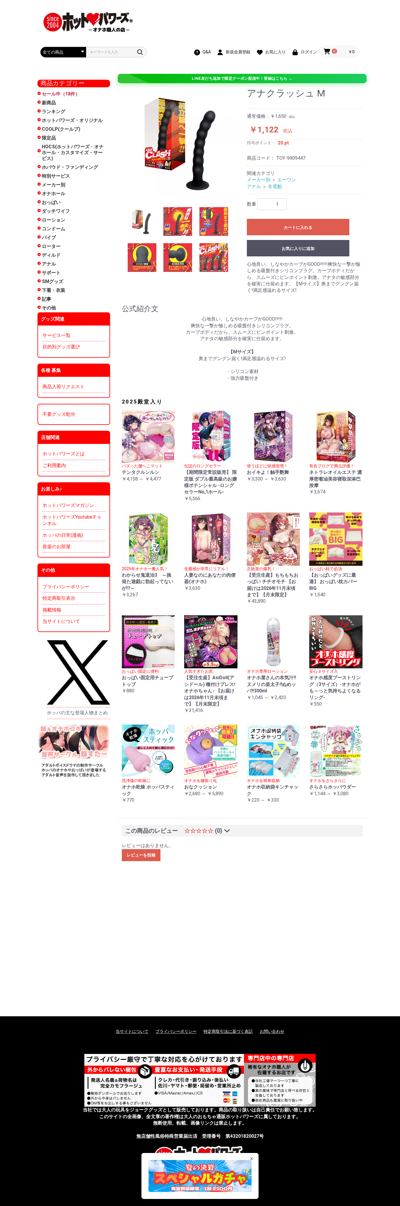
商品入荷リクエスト (63, 386)
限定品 (49, 138)
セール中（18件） (61, 94)
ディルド (51, 255)
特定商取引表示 (58, 598)
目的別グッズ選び (61, 347)
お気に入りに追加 (298, 248)
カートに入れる (298, 227)
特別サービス (56, 176)
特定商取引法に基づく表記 (228, 1031)
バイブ (49, 237)
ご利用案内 (54, 465)
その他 (49, 308)
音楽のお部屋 (56, 546)
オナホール (53, 193)
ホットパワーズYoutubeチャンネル (72, 520)
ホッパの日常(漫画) (62, 535)
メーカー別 (53, 185)
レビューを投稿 (141, 855)
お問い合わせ (272, 1031)
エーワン (286, 180)
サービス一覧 (56, 335)
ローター (51, 246)
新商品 (49, 102)
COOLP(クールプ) (61, 129)
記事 (46, 299)
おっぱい (51, 202)
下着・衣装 (53, 290)
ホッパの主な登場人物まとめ (77, 713)
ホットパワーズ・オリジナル (72, 120)
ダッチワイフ (56, 211)
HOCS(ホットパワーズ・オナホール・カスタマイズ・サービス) (73, 152)
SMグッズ (52, 281)
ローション (53, 220)
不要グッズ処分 (58, 414)
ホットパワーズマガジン (68, 505)
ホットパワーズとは (63, 453)
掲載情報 (51, 610)
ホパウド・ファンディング (70, 167)
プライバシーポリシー (65, 587)
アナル (49, 264)
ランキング (53, 111)
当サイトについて (61, 621)
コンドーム (53, 228)
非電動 (275, 186)
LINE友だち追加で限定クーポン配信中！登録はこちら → (242, 78)
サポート (51, 272)
